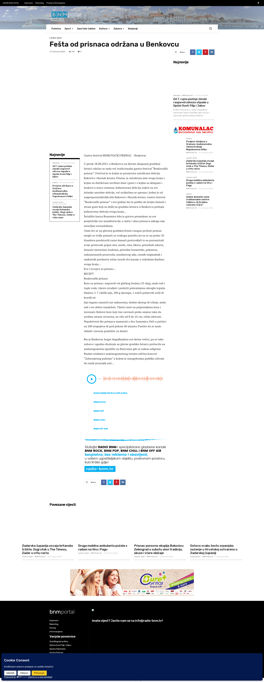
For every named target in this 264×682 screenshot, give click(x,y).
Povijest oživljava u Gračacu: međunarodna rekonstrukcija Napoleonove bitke (62, 191)
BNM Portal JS (191, 153)
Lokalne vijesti (56, 38)
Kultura (103, 28)
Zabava (118, 28)
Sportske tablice (86, 28)
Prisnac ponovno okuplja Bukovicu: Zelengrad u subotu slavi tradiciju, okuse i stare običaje (159, 549)
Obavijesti (56, 163)
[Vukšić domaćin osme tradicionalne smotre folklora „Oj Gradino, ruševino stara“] (178, 198)
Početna (56, 28)
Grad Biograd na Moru (59, 641)
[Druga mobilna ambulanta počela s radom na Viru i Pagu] (178, 182)
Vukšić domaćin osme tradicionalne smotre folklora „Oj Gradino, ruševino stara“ (197, 201)
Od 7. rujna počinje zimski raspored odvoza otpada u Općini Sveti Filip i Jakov (62, 171)
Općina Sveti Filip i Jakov (60, 645)
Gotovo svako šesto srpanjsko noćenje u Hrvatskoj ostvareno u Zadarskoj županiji (213, 549)
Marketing (39, 3)
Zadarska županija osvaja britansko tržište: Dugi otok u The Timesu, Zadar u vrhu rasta (63, 212)
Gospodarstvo (195, 556)
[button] (210, 28)
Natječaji (133, 28)
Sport (68, 28)
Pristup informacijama (55, 3)
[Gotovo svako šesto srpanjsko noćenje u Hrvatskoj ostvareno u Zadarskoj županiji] (216, 525)
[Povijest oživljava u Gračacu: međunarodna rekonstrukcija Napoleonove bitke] (178, 143)
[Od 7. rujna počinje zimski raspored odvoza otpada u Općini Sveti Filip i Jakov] (194, 79)
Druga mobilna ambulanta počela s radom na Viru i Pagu (200, 183)
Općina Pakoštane (58, 649)
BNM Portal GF (187, 95)
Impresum (28, 3)
